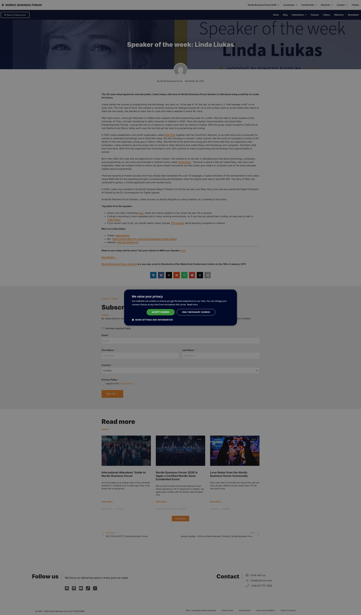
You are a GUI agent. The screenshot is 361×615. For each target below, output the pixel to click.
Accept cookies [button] (160, 312)
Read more (192, 304)
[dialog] (180, 307)
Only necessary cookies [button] (196, 312)
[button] (152, 319)
